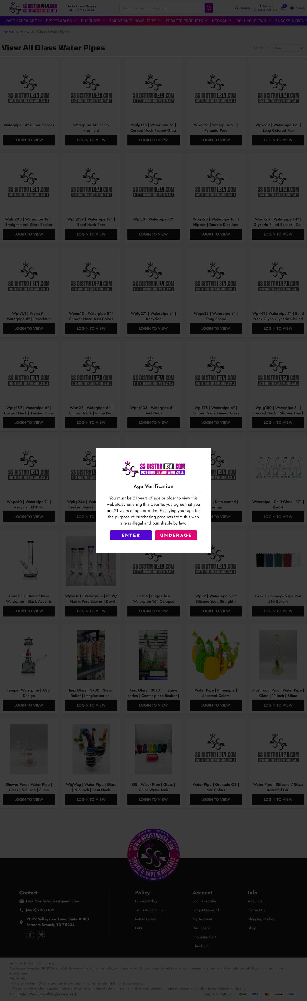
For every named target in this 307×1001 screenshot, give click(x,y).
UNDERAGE (176, 535)
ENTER (131, 535)
